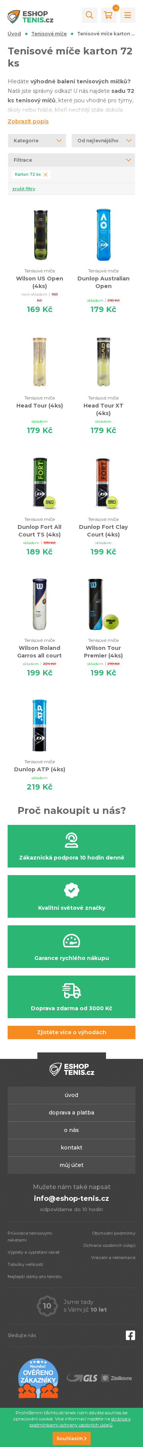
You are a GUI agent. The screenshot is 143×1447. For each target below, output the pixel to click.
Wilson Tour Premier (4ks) (103, 648)
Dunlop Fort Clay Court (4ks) (103, 527)
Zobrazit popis (28, 121)
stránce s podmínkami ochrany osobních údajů (79, 1422)
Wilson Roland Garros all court (39, 648)
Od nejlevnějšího (98, 140)
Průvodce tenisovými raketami (30, 1237)
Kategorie (26, 140)
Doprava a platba (71, 1112)
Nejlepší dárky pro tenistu (35, 1276)
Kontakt (71, 1147)
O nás (71, 1130)
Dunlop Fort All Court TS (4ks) (39, 527)
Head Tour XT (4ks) (104, 406)
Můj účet (71, 1165)
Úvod (14, 34)
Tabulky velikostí (25, 1264)
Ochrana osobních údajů (109, 1245)
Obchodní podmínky (113, 1233)
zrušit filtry (23, 188)
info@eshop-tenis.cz (71, 1198)
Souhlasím (70, 1438)
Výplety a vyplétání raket (33, 1252)
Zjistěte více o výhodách (71, 1032)
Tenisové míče (49, 34)
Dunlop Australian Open (103, 279)
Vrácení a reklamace (113, 1257)
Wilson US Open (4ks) (39, 279)
